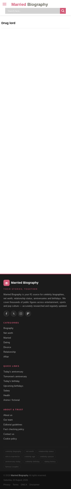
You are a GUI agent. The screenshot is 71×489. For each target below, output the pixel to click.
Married (29, 4)
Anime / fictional (11, 400)
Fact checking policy (13, 429)
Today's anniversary (13, 371)
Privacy (6, 484)
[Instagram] (21, 314)
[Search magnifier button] (63, 11)
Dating (6, 342)
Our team (8, 420)
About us (7, 415)
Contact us (8, 434)
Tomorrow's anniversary (15, 376)
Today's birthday (11, 381)
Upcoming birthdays (13, 386)
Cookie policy (10, 438)
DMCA (24, 484)
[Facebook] (6, 314)
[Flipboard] (28, 314)
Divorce (7, 347)
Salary (6, 390)
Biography (8, 328)
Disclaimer (34, 484)
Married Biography (19, 475)
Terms (15, 484)
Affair (6, 356)
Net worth (8, 333)
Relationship (9, 352)
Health (6, 395)
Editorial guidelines (12, 424)
